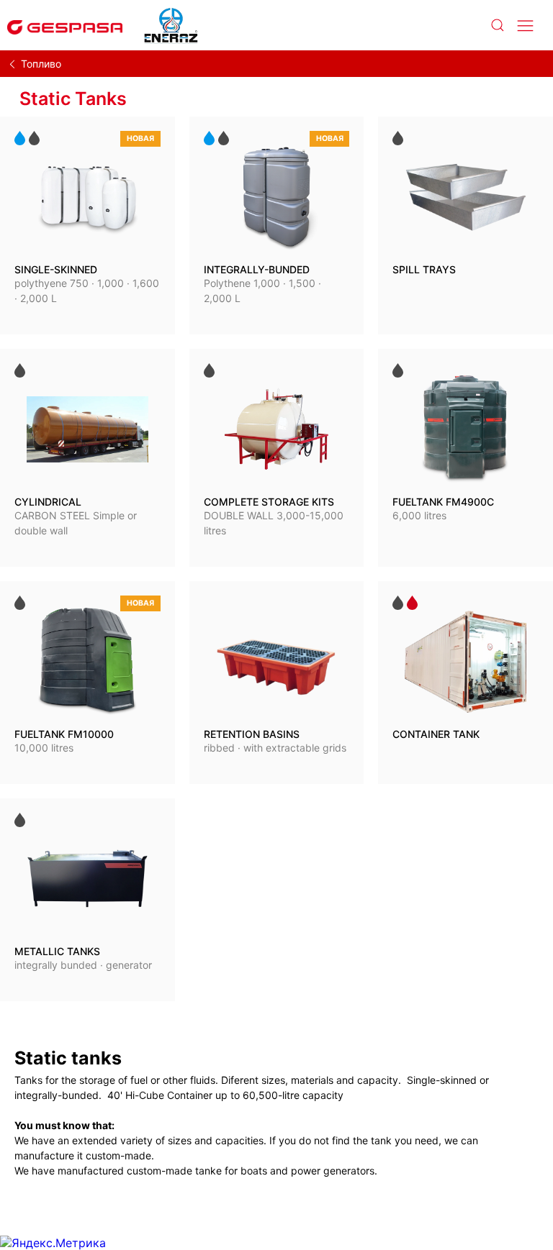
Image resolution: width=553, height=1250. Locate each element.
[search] (497, 25)
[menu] (525, 25)
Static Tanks (73, 98)
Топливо (41, 64)
